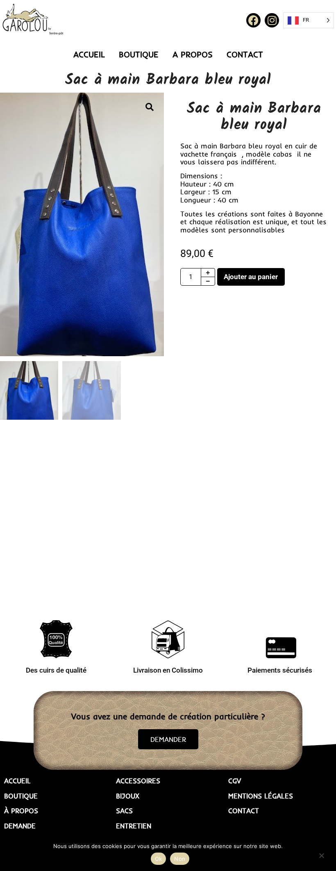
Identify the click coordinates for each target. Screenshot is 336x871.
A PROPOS (193, 54)
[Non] (321, 854)
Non (179, 858)
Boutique (21, 796)
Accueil (17, 781)
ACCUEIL (89, 54)
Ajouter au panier (251, 277)
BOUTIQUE (139, 54)
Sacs (124, 811)
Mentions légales (260, 796)
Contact (243, 811)
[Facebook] (253, 20)
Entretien (133, 826)
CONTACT (245, 54)
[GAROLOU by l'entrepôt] (33, 19)
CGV (234, 781)
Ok (158, 858)
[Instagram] (272, 20)
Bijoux (127, 796)
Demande (20, 826)
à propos (21, 811)
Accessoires (138, 781)
